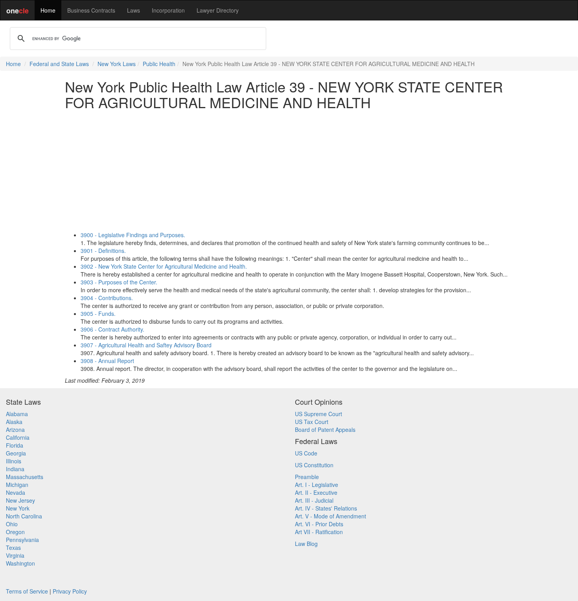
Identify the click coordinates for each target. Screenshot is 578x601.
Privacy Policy (70, 591)
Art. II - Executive (316, 492)
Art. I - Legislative (316, 485)
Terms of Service (27, 591)
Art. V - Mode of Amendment (330, 516)
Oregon (15, 532)
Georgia (16, 453)
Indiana (15, 469)
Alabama (17, 414)
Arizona (15, 429)
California (17, 437)
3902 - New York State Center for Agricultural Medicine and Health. (164, 266)
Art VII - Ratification (319, 532)
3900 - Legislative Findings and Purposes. (133, 235)
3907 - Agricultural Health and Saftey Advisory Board (146, 345)
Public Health (159, 64)
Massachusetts (24, 477)
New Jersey (20, 500)
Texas (13, 547)
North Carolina (24, 516)
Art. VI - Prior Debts (319, 524)
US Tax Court (311, 422)
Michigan (17, 485)
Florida (14, 445)
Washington (20, 563)
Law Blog (306, 544)
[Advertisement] (289, 170)
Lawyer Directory (218, 10)
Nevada (15, 492)
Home (47, 10)
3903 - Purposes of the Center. (119, 282)
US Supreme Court (318, 414)
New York (17, 508)
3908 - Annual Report (107, 361)
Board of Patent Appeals (325, 429)
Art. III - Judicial (314, 500)
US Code (306, 453)
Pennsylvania (22, 540)
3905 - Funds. (98, 313)
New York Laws (117, 64)
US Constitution (314, 465)
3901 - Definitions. (103, 250)
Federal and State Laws (59, 64)
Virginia (15, 555)
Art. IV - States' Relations (326, 508)
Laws (133, 10)
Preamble (307, 477)
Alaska (14, 422)
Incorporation (168, 10)
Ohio (12, 524)
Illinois (13, 461)
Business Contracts (91, 10)
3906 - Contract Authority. (112, 329)
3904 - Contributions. (107, 298)
